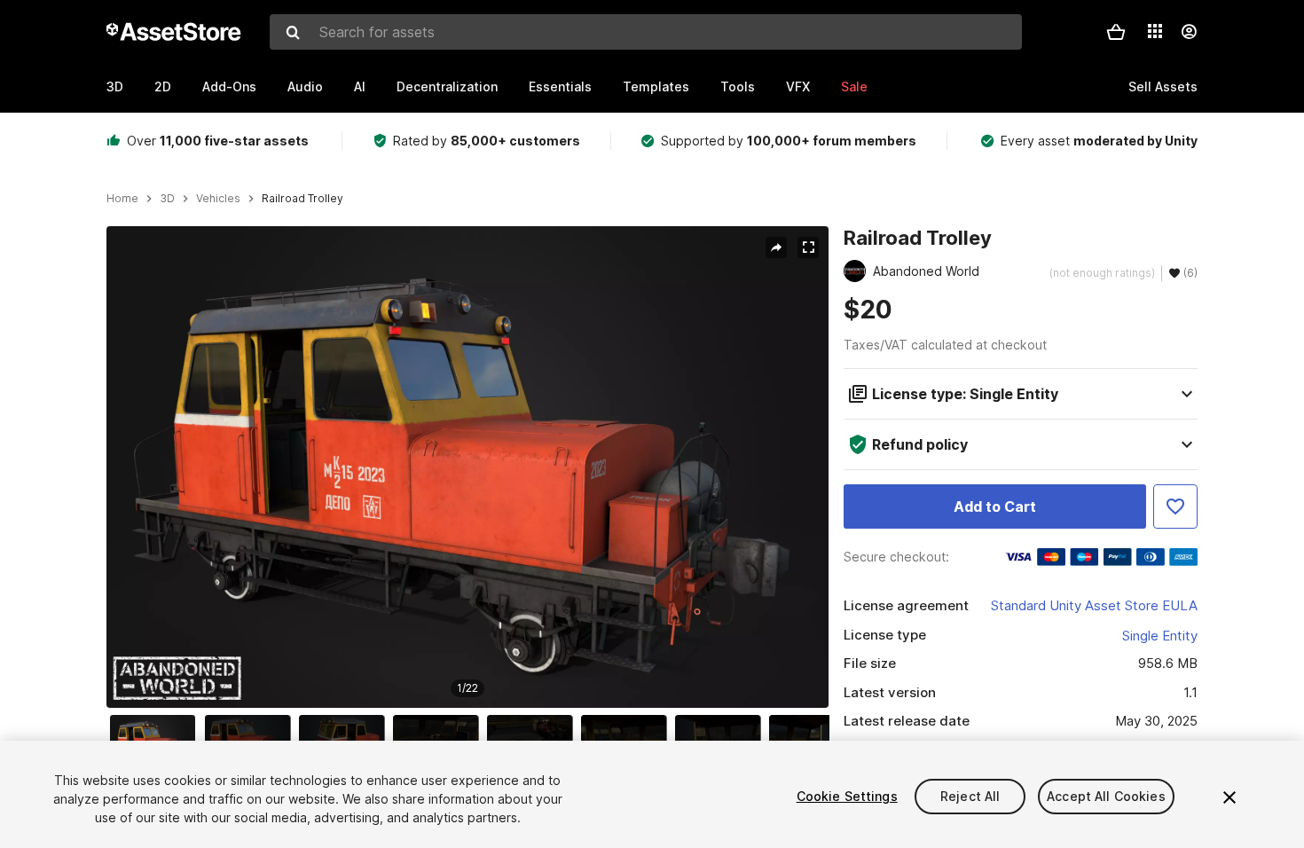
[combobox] (646, 32)
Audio (305, 86)
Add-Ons (229, 86)
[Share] (776, 247)
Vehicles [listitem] (218, 198)
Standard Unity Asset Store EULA (1094, 605)
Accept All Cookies (1106, 796)
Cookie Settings (847, 796)
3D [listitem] (167, 198)
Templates (656, 86)
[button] (1116, 32)
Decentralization (447, 86)
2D (162, 86)
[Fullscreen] (808, 247)
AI (359, 86)
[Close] (1229, 797)
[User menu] (1189, 32)
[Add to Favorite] (1175, 506)
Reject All (970, 796)
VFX (798, 86)
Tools (737, 86)
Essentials (560, 86)
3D (114, 86)
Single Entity (1160, 635)
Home (122, 198)
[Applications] (1155, 31)
